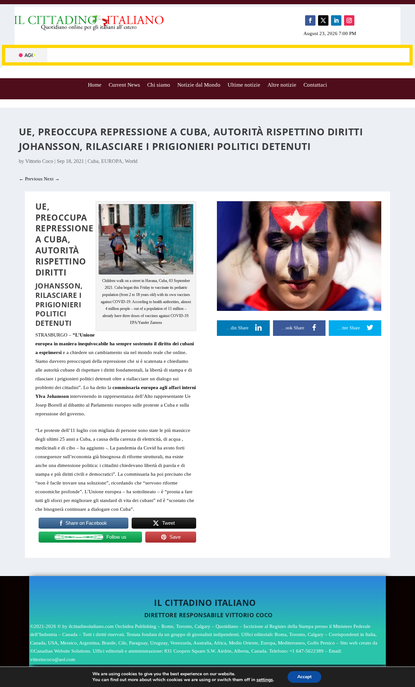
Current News (124, 85)
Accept (304, 677)
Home (94, 85)
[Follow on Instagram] (349, 20)
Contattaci (315, 85)
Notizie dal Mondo (198, 85)
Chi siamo (158, 85)
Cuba (93, 161)
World (131, 161)
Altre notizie (281, 85)
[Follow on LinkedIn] (336, 20)
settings (264, 680)
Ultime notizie (244, 85)
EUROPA (111, 161)
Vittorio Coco (39, 161)
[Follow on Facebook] (310, 20)
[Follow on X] (323, 20)
